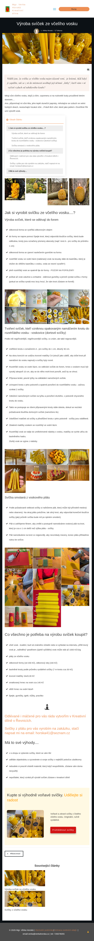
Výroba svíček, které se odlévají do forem (28, 133)
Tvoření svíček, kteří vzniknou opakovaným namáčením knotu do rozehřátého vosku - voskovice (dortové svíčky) (34, 139)
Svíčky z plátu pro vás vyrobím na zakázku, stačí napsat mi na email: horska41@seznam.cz (35, 164)
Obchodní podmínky (44, 930)
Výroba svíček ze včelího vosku (20, 889)
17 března (58, 30)
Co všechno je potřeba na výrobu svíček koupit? (31, 151)
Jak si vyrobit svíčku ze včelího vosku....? (28, 128)
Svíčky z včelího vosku (16, 910)
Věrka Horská (48, 30)
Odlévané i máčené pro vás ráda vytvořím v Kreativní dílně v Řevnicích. (34, 157)
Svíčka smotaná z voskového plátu (26, 146)
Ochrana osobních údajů (65, 930)
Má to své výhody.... (18, 171)
